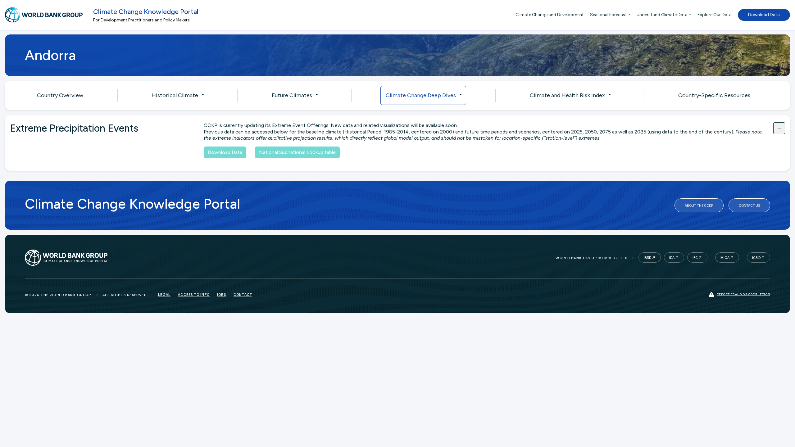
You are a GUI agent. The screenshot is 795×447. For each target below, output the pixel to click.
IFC (695, 257)
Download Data (764, 14)
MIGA (724, 257)
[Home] (44, 15)
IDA (672, 257)
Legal (164, 294)
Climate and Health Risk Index (567, 95)
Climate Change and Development (550, 14)
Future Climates (292, 95)
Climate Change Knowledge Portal (145, 11)
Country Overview (60, 95)
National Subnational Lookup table (297, 152)
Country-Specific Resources (714, 95)
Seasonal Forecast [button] (608, 14)
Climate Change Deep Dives (421, 95)
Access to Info (194, 294)
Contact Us (749, 205)
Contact (243, 294)
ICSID (756, 257)
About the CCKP (699, 205)
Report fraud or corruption (743, 294)
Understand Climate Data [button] (662, 14)
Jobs (221, 294)
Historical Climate (175, 95)
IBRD (647, 257)
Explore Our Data (714, 14)
